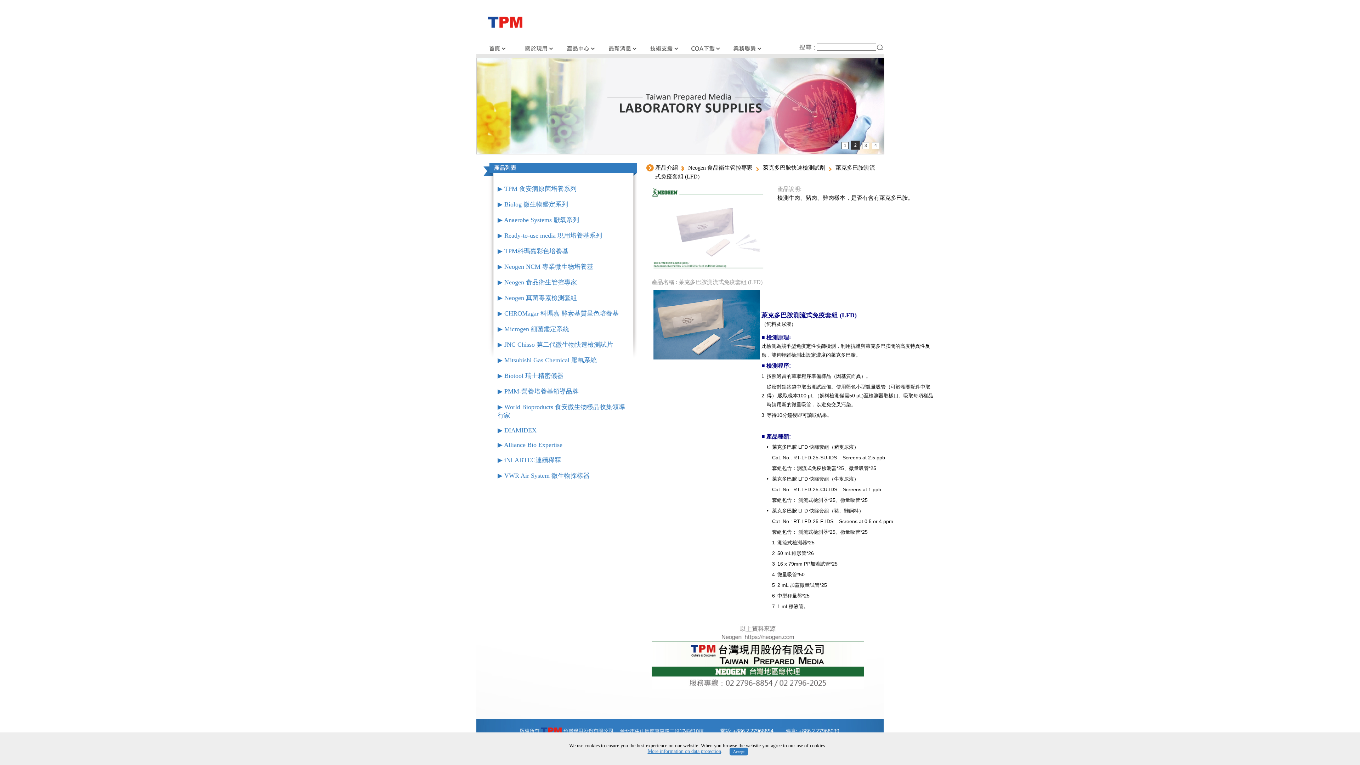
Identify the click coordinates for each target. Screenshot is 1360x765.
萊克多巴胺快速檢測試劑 (794, 168)
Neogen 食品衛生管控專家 (720, 168)
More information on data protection (684, 751)
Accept (738, 751)
